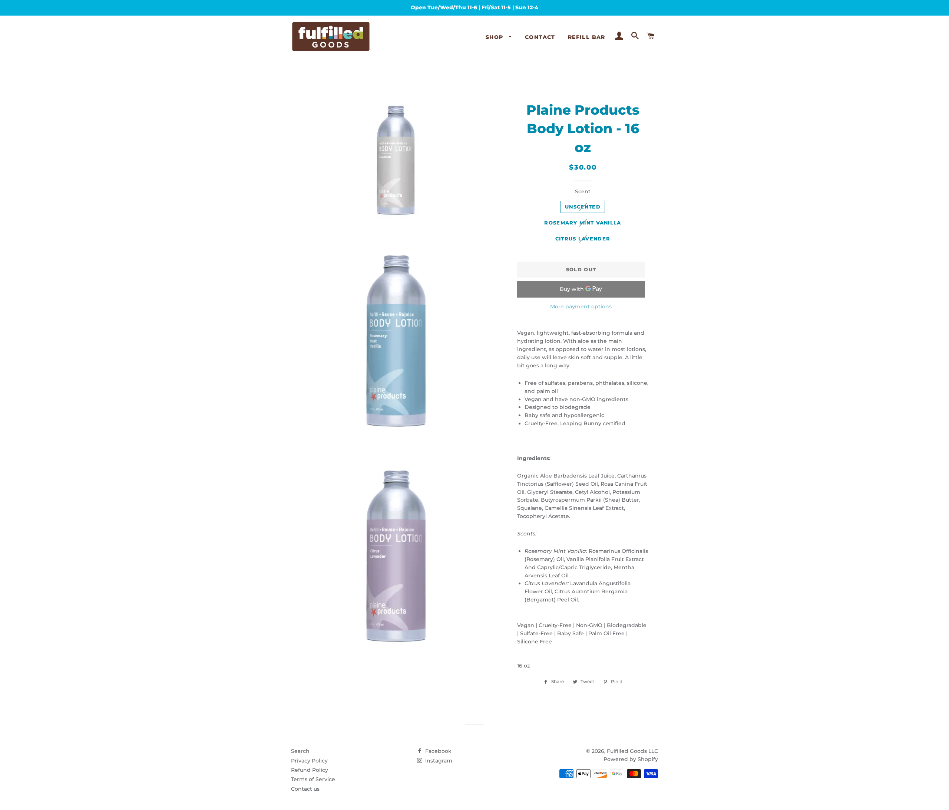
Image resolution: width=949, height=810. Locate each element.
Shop (495, 37)
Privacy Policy (309, 760)
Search (300, 751)
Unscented (583, 207)
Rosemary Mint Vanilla (582, 223)
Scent (583, 191)
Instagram (438, 760)
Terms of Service (313, 779)
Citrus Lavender (583, 239)
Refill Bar (586, 37)
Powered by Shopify (631, 759)
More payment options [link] (581, 306)
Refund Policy (309, 770)
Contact (540, 37)
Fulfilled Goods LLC (632, 751)
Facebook (438, 751)
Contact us (305, 789)
